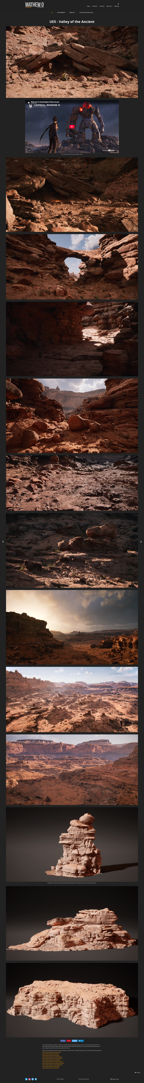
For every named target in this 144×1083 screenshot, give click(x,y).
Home (88, 6)
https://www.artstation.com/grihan (50, 1067)
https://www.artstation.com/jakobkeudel (52, 1056)
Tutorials (102, 6)
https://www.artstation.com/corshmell (51, 1052)
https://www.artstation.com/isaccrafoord (52, 1058)
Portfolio (94, 6)
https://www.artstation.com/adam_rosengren (53, 1063)
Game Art (72, 12)
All (52, 12)
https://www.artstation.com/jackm (50, 1053)
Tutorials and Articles (86, 12)
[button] (137, 1072)
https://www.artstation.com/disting (50, 1055)
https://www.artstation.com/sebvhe (51, 1066)
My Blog (117, 6)
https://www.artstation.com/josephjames (52, 1064)
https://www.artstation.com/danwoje (51, 1060)
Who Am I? (109, 6)
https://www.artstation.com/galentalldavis (52, 1061)
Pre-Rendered (61, 12)
